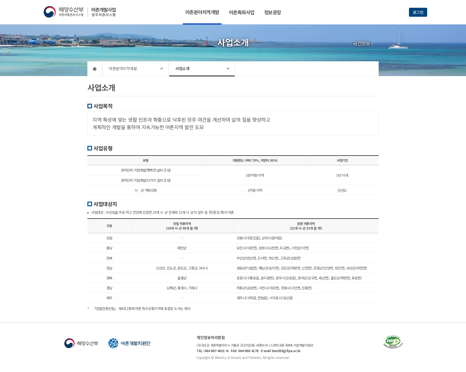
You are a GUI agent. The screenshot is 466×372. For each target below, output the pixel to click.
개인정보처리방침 (211, 337)
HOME (94, 68)
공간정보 (361, 43)
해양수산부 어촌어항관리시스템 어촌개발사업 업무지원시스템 (83, 12)
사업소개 (182, 68)
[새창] (393, 346)
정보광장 (272, 12)
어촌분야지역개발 (202, 12)
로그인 (418, 12)
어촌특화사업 (241, 12)
